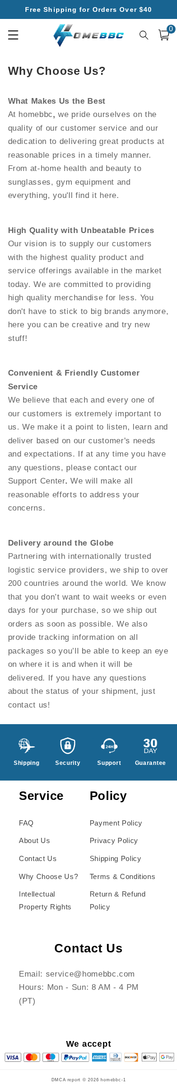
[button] (163, 35)
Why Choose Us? (48, 876)
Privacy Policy (114, 840)
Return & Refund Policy (118, 900)
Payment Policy (116, 823)
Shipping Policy (116, 858)
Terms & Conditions (123, 876)
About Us (34, 840)
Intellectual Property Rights (45, 900)
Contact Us (38, 858)
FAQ (26, 823)
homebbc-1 (113, 1079)
